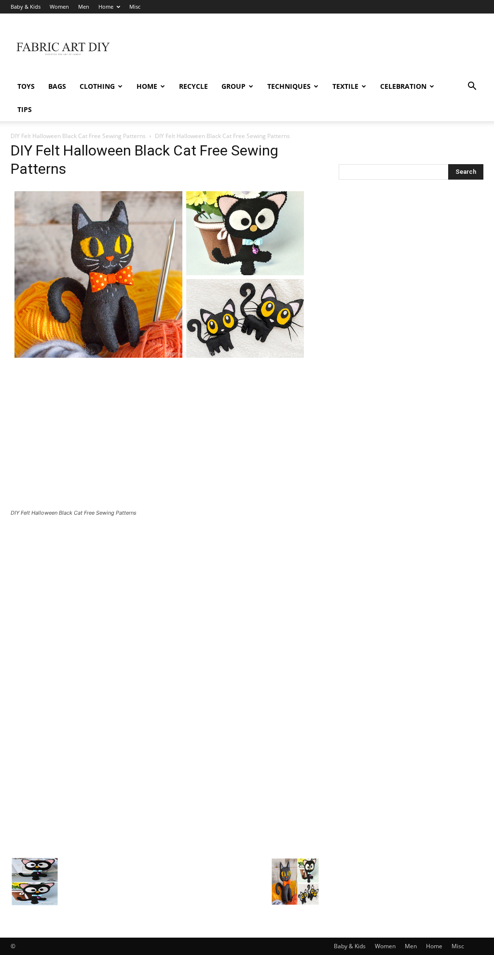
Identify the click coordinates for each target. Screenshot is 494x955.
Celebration (403, 86)
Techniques (289, 86)
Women (59, 6)
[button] (471, 87)
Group (233, 86)
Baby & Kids (26, 6)
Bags (57, 86)
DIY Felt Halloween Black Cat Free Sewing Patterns (78, 136)
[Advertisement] (308, 48)
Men (83, 6)
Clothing (97, 86)
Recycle (193, 86)
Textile (345, 86)
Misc (134, 6)
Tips (24, 109)
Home (105, 6)
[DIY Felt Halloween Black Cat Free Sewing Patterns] (159, 359)
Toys (26, 86)
